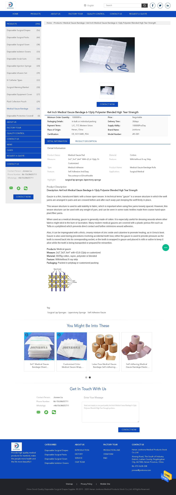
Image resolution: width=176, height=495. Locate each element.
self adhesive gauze (97, 313)
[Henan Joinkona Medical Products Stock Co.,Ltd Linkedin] (167, 5)
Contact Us (116, 14)
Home (15, 14)
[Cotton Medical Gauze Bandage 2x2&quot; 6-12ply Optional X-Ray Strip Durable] (39, 347)
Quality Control (96, 14)
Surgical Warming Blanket (23, 87)
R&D (105, 458)
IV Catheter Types (23, 80)
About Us (55, 14)
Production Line (111, 450)
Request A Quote (138, 14)
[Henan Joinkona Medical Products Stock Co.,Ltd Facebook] (152, 5)
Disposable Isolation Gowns (23, 52)
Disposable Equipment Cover (23, 94)
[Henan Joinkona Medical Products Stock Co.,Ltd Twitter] (160, 5)
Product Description (86, 141)
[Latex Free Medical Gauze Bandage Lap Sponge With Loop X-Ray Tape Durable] (104, 347)
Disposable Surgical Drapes (23, 30)
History (79, 454)
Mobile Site (105, 484)
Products (36, 14)
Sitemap (69, 484)
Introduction (82, 450)
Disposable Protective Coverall (23, 116)
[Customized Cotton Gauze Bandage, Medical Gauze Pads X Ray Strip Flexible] (137, 347)
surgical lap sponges (56, 313)
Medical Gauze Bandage (23, 109)
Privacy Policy (86, 484)
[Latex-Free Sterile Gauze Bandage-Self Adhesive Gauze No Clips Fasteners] (72, 347)
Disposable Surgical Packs (23, 37)
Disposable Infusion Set (23, 73)
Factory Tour (76, 14)
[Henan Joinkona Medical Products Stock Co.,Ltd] (11, 188)
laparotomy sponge (77, 313)
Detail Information (57, 141)
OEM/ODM (108, 454)
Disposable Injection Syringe (23, 66)
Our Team (80, 462)
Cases (10, 150)
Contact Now (107, 104)
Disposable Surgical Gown (23, 45)
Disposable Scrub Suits (23, 59)
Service (78, 458)
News (9, 145)
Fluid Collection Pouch (23, 102)
